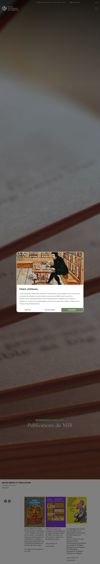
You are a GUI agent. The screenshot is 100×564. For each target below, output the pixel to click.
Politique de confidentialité (29, 304)
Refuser (28, 310)
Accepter (72, 310)
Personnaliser (50, 310)
